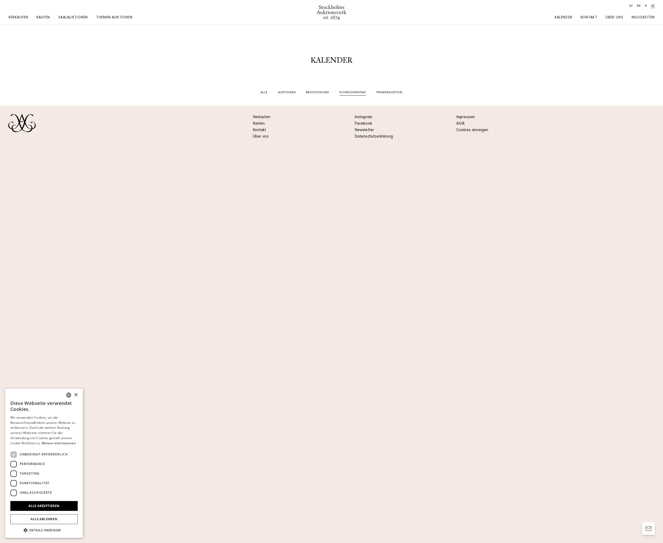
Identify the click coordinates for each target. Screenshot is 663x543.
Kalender (563, 18)
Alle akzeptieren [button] (43, 506)
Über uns (614, 18)
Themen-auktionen (114, 18)
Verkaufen (18, 18)
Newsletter (364, 130)
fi (646, 6)
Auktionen (287, 92)
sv (631, 6)
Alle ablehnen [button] (44, 519)
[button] (44, 530)
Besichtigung (317, 92)
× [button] (76, 395)
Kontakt (589, 18)
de (653, 6)
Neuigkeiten (643, 18)
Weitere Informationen (59, 443)
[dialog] (44, 463)
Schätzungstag (353, 92)
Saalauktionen (73, 18)
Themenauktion (389, 92)
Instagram (363, 117)
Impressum (465, 117)
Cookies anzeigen (472, 130)
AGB (460, 124)
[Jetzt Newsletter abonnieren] (648, 528)
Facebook (363, 124)
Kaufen (43, 18)
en (638, 6)
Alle (264, 92)
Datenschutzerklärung (374, 137)
